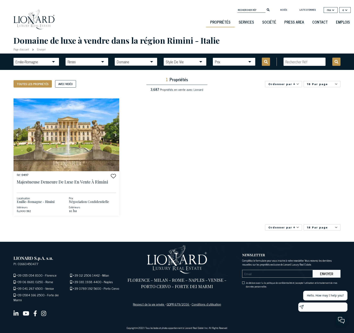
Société (269, 22)
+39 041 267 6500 (30, 288)
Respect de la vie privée (149, 304)
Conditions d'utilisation (206, 304)
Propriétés (220, 22)
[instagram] (43, 313)
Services (246, 22)
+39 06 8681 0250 (30, 281)
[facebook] (35, 313)
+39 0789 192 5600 (87, 288)
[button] (113, 176)
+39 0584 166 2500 (30, 295)
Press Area (294, 22)
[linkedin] (16, 313)
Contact (320, 22)
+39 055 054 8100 (29, 275)
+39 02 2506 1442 (86, 275)
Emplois (343, 22)
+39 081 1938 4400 (87, 281)
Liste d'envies (308, 10)
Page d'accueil (22, 49)
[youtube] (26, 313)
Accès (283, 10)
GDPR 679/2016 (178, 304)
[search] (268, 9)
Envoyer (41, 49)
